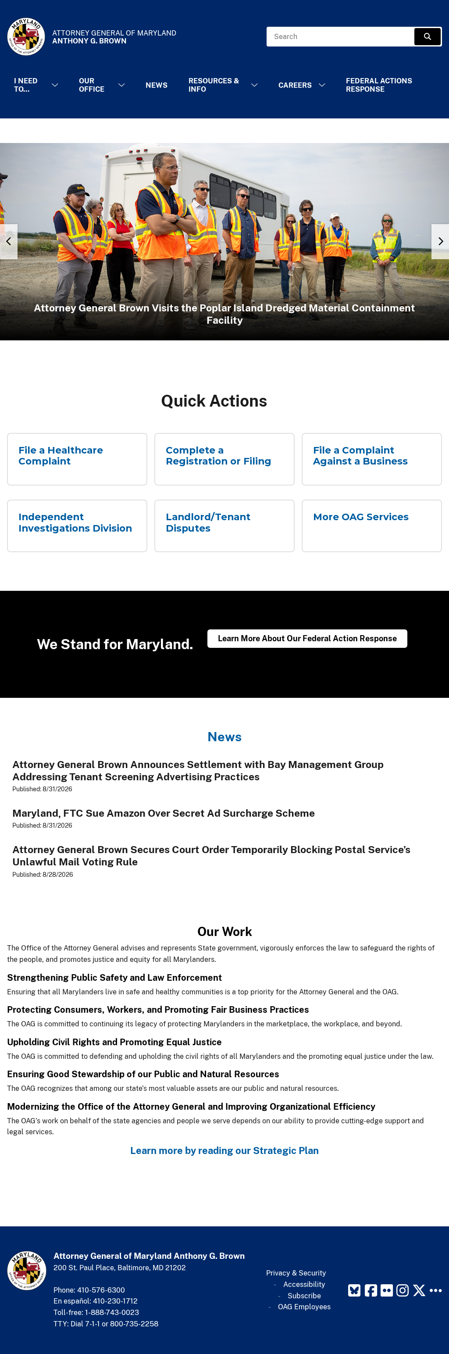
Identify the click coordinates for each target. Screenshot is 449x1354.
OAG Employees (304, 1307)
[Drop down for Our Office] (121, 85)
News (156, 85)
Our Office (91, 85)
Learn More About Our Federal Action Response (307, 638)
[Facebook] (371, 1290)
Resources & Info (214, 85)
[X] (419, 1290)
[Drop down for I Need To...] (55, 85)
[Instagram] (402, 1290)
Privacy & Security (296, 1273)
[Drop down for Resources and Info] (254, 85)
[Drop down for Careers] (322, 85)
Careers (295, 85)
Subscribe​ (304, 1296)
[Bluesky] (354, 1290)
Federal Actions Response (379, 85)
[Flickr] (387, 1290)
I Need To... (26, 85)
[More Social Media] (436, 1291)
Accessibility (304, 1284)
